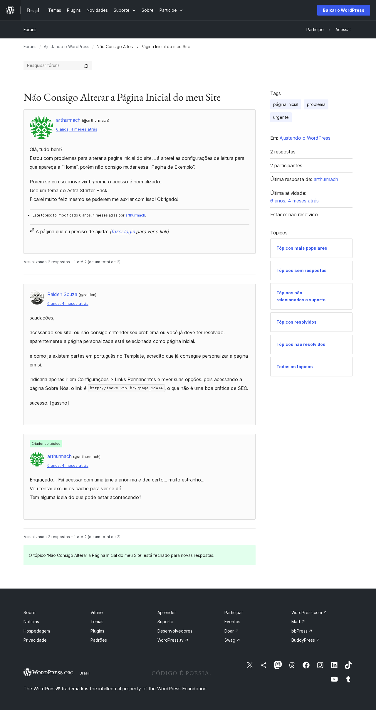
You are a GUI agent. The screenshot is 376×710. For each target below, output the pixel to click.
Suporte (165, 621)
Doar (231, 630)
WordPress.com (309, 612)
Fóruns (30, 29)
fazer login (123, 231)
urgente (281, 117)
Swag (232, 640)
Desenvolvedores (174, 630)
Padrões (98, 640)
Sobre (30, 612)
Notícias (31, 621)
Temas (96, 621)
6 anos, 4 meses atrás (76, 129)
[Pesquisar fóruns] (86, 65)
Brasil (85, 673)
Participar (233, 612)
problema (316, 104)
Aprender (166, 612)
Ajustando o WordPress (66, 46)
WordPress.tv (173, 640)
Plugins (97, 630)
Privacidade (35, 640)
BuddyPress (305, 640)
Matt (298, 621)
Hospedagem (37, 630)
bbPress (302, 630)
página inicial (285, 104)
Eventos (232, 621)
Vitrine (96, 612)
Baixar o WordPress (344, 10)
